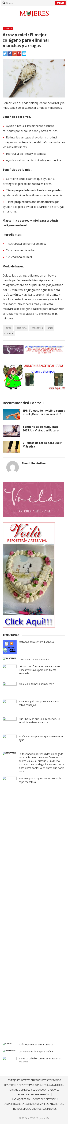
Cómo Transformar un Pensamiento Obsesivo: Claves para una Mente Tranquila (39, 670)
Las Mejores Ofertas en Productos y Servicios (34, 1080)
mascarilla (37, 327)
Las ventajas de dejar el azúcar (36, 1051)
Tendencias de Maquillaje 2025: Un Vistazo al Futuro (41, 428)
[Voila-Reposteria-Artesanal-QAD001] (33, 516)
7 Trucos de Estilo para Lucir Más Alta (42, 444)
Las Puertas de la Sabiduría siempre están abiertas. (34, 1103)
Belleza (8, 28)
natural (9, 333)
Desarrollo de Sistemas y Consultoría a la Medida (33, 1085)
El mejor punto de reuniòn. (34, 1094)
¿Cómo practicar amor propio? (36, 1044)
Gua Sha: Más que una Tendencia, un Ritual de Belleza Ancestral (40, 720)
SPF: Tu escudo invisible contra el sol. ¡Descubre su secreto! (44, 412)
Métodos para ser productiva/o (36, 642)
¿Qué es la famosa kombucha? (36, 684)
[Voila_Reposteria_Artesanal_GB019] (29, 626)
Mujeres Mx (42, 1118)
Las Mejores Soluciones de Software (34, 1099)
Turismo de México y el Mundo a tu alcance (34, 1089)
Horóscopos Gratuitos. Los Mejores (35, 1108)
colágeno (22, 327)
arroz (9, 327)
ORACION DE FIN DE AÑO (34, 659)
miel (50, 327)
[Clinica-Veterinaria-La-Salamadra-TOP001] (34, 353)
